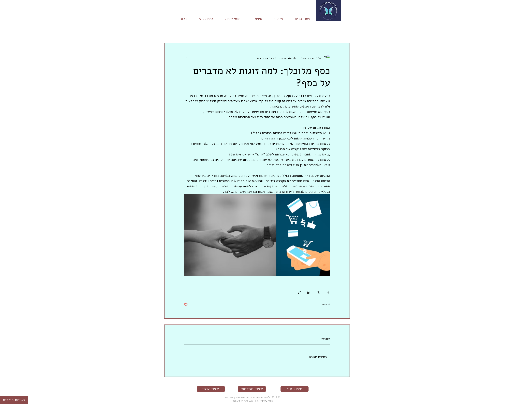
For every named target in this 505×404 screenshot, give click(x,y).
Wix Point (254, 401)
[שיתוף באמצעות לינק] (299, 292)
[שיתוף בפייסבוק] (328, 292)
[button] (169, 31)
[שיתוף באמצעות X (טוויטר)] (318, 292)
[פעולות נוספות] (186, 58)
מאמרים (346, 31)
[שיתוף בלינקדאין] (309, 292)
